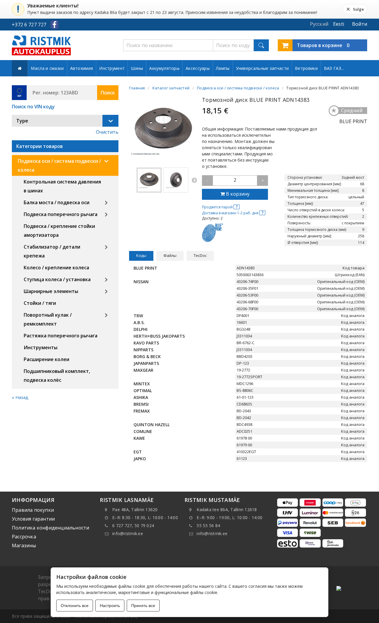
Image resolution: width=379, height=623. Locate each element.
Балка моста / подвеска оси (56, 202)
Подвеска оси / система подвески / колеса (59, 165)
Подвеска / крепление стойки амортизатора (59, 230)
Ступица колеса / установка (57, 279)
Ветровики (306, 68)
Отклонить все (75, 605)
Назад (132, 180)
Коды (141, 255)
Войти (359, 24)
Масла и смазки (47, 68)
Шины (137, 68)
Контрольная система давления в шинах (62, 186)
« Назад (20, 397)
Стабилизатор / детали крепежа (52, 251)
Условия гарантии (33, 519)
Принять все (143, 605)
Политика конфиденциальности (50, 527)
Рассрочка (24, 536)
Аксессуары (198, 68)
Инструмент (112, 68)
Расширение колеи (46, 359)
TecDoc (200, 255)
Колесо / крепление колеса (56, 267)
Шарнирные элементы (51, 291)
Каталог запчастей (171, 88)
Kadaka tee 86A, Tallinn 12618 (227, 509)
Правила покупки (33, 510)
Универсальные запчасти (262, 68)
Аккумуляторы (164, 68)
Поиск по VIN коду (33, 106)
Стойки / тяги (40, 303)
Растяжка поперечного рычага (60, 335)
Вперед (194, 180)
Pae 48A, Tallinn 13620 (135, 509)
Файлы (169, 255)
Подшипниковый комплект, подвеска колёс (57, 375)
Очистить (107, 132)
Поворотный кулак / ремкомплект (48, 319)
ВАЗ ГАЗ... (334, 68)
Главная (137, 88)
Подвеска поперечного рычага (60, 214)
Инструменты (40, 347)
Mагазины (24, 545)
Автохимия (81, 68)
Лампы (223, 68)
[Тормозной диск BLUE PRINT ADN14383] (149, 180)
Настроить (110, 605)
